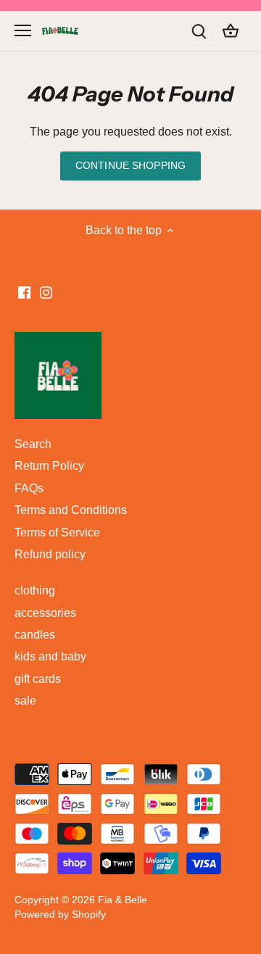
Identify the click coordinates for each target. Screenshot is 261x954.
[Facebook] (135, 563)
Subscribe (194, 516)
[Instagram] (157, 563)
